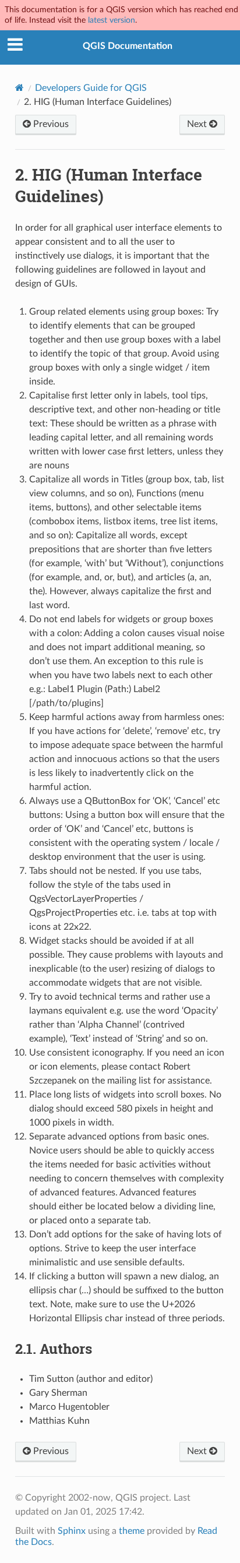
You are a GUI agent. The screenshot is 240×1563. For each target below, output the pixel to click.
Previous (50, 124)
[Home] (19, 88)
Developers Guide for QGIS (91, 88)
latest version (111, 20)
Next (198, 124)
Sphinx (72, 1531)
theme (131, 1531)
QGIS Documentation (127, 46)
